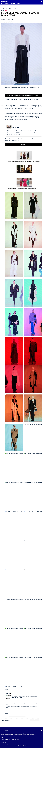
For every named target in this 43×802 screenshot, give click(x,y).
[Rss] (41, 730)
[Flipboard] (39, 730)
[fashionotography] (4, 1)
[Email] (9, 22)
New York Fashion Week (22, 716)
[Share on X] (5, 22)
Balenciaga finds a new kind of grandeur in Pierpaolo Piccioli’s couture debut (22, 130)
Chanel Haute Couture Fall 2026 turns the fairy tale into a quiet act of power (22, 132)
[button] (35, 1)
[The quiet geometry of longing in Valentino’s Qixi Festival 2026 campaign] (24, 169)
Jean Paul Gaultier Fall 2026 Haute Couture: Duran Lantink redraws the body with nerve (24, 161)
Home (2, 8)
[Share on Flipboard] (7, 22)
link (34, 95)
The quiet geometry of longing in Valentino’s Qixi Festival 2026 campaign (21, 174)
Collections (3, 10)
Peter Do (4, 8)
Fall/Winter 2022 (32, 100)
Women (6, 10)
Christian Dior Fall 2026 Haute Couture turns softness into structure (21, 134)
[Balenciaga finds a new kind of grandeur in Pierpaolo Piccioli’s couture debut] (24, 182)
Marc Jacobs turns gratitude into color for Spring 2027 (18, 701)
